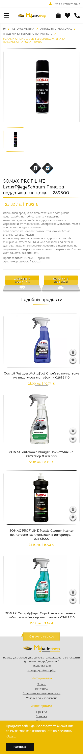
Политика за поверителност (41, 693)
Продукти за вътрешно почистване (27, 33)
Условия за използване (41, 698)
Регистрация (71, 4)
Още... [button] (11, 736)
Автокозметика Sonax (56, 28)
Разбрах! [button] (19, 746)
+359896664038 (41, 666)
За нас (41, 684)
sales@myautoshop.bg (42, 670)
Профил (41, 711)
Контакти (41, 689)
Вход (57, 4)
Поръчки (41, 716)
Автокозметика (23, 28)
